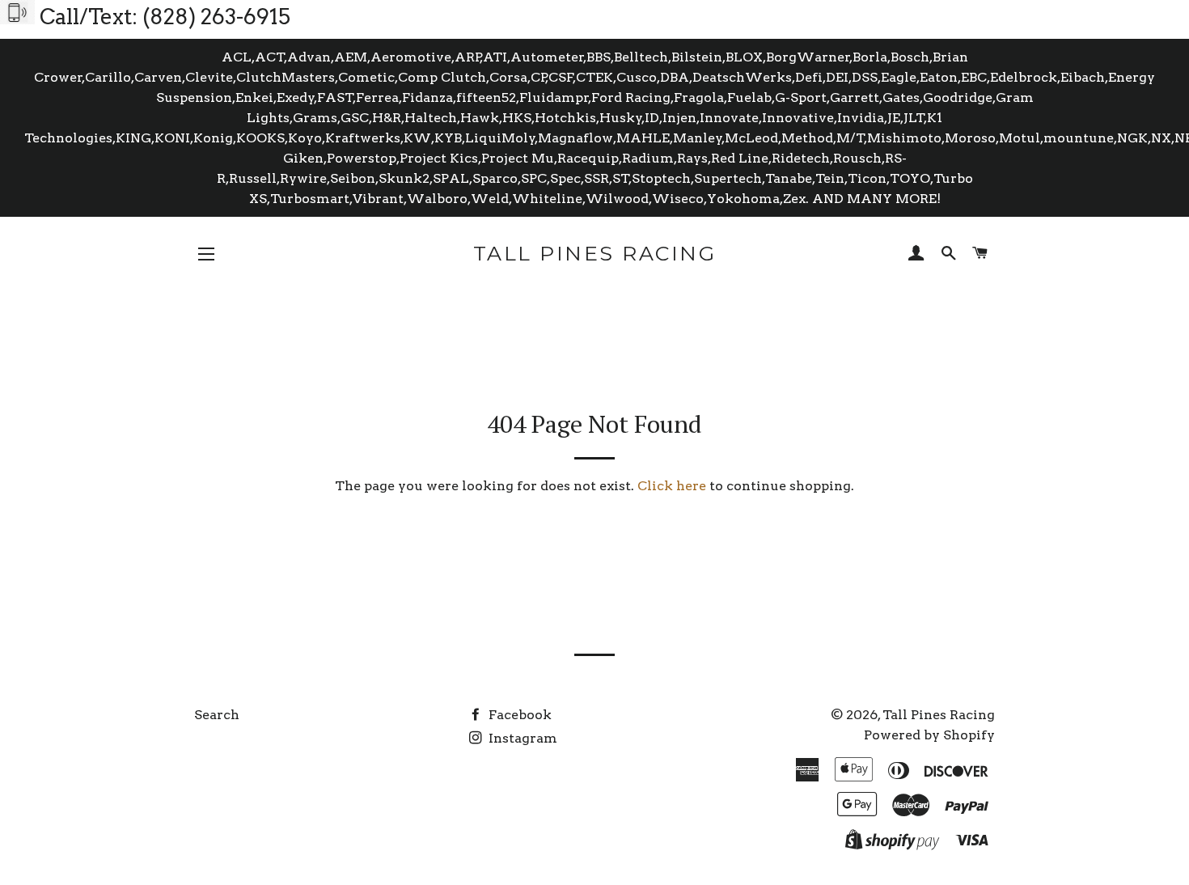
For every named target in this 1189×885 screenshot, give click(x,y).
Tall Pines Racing (595, 253)
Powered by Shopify (929, 735)
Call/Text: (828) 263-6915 (165, 16)
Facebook (518, 714)
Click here (671, 485)
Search (216, 714)
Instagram (521, 738)
